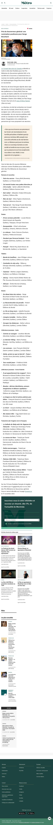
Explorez (49, 8)
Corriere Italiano (40, 776)
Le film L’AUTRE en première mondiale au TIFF (8, 583)
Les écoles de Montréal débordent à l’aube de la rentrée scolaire (12, 678)
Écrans (2, 579)
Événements (5, 770)
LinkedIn (21, 801)
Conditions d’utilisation (7, 799)
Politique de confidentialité (8, 802)
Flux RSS (21, 770)
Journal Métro (10, 634)
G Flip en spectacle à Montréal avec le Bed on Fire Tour (24, 583)
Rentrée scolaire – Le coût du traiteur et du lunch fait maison (11, 661)
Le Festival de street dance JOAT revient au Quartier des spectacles (8, 550)
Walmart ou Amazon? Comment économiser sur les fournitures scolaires (11, 644)
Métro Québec (39, 773)
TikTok (20, 795)
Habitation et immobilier (10, 691)
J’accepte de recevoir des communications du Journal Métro (19, 523)
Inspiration (24, 8)
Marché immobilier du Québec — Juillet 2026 (12, 695)
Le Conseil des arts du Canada (11, 68)
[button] (1, 3)
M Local (11, 8)
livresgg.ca (28, 491)
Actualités (4, 8)
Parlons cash (41, 8)
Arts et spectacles (13, 24)
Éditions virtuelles (40, 767)
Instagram (21, 792)
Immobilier (32, 8)
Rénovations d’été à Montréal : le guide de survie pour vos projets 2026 (8, 728)
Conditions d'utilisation (35, 822)
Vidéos (3, 776)
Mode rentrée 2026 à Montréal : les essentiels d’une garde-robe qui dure (12, 627)
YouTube (21, 798)
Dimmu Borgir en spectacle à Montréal (24, 549)
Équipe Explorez (5, 745)
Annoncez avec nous (7, 789)
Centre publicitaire (6, 792)
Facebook (21, 786)
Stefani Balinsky (11, 652)
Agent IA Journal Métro (5, 567)
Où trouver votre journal (42, 770)
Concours (4, 773)
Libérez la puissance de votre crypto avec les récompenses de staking (8, 740)
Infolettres (21, 767)
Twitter (20, 789)
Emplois (4, 767)
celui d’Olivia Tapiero (23, 101)
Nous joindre (5, 786)
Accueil (2, 24)
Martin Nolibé (10, 62)
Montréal (10, 672)
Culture (17, 8)
